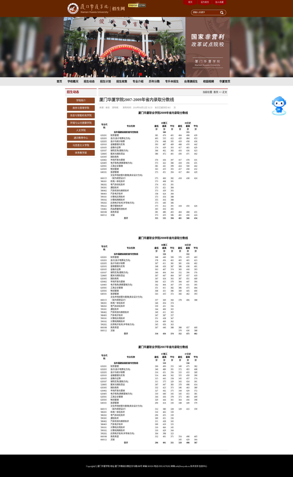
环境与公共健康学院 (81, 123)
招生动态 (89, 81)
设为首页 (205, 2)
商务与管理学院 (81, 108)
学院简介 (81, 100)
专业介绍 (138, 81)
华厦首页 (224, 81)
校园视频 (208, 81)
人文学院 (81, 130)
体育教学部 (81, 152)
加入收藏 (219, 2)
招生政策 (121, 81)
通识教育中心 (81, 138)
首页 (190, 2)
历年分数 (154, 81)
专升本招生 (172, 81)
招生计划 (105, 81)
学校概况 (72, 81)
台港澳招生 (191, 81)
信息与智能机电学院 (81, 115)
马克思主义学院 (81, 145)
